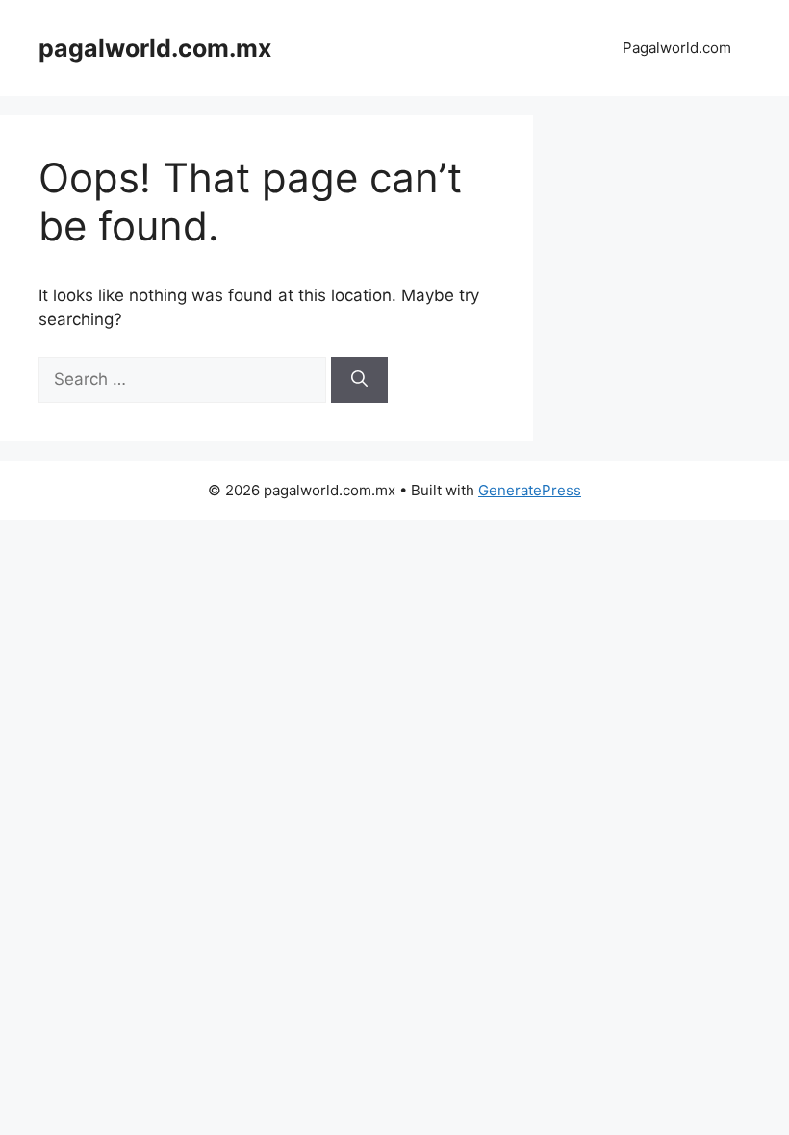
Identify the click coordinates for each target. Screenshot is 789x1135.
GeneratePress (529, 490)
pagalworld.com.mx (154, 48)
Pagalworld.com (677, 47)
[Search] (359, 380)
